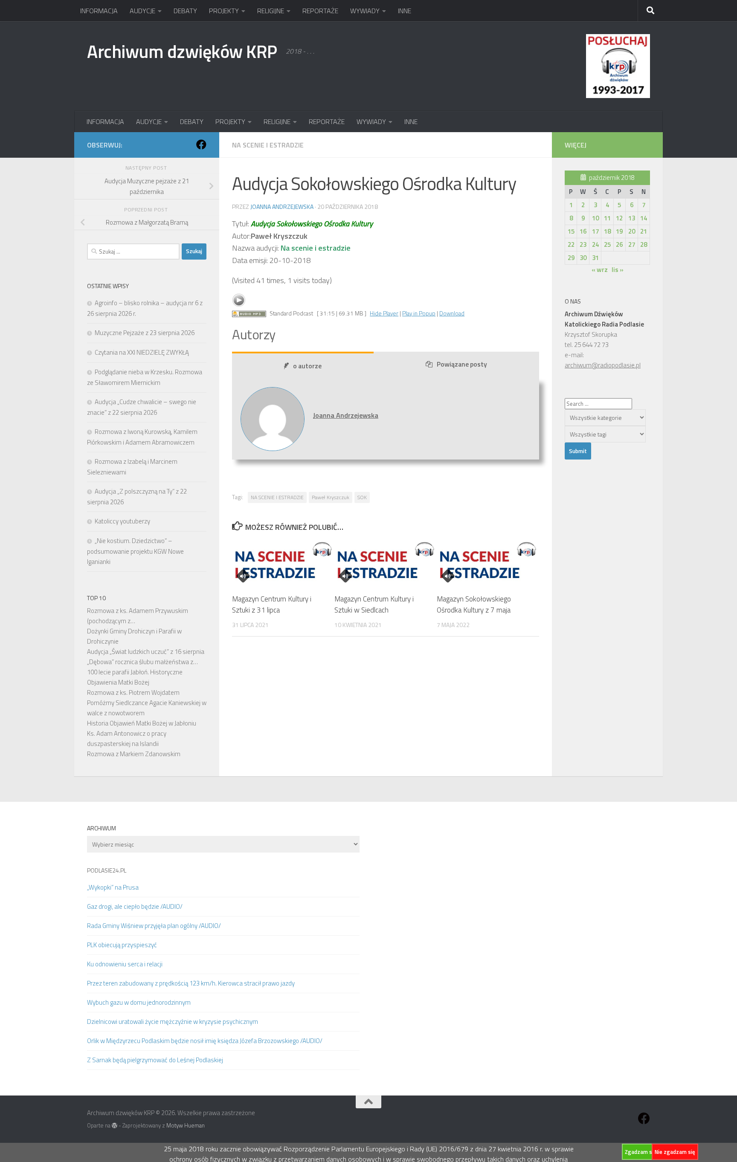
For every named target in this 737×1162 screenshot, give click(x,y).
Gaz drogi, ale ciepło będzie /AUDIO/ (135, 906)
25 (607, 244)
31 (595, 258)
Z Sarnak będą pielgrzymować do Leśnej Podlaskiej (155, 1060)
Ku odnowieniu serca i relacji (124, 964)
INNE (404, 11)
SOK (362, 497)
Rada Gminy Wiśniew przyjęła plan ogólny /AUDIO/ (154, 926)
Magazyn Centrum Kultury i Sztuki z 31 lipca (271, 604)
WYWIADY (365, 11)
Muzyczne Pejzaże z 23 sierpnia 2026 (144, 333)
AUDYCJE (142, 11)
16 (583, 231)
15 (571, 231)
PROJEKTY (224, 11)
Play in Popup (418, 313)
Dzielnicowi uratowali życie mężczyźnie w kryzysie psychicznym (172, 1021)
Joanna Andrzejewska (281, 206)
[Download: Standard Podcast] (249, 313)
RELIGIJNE (270, 11)
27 (631, 244)
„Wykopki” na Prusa (113, 887)
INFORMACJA (99, 11)
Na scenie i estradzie (268, 145)
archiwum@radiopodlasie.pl (603, 365)
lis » (618, 270)
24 (595, 244)
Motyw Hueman (185, 1125)
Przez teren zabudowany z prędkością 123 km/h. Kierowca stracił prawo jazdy (191, 983)
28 (643, 244)
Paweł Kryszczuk (330, 497)
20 (631, 231)
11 (607, 218)
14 (643, 218)
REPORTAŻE (320, 11)
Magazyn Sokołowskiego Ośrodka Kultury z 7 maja (474, 604)
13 (631, 218)
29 (571, 258)
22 (571, 244)
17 (595, 231)
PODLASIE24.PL (106, 870)
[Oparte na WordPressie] (114, 1125)
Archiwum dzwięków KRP (182, 51)
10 (595, 218)
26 (619, 244)
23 (583, 244)
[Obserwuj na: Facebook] (201, 144)
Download (451, 313)
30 (583, 258)
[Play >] (239, 300)
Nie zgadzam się (675, 1152)
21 (643, 231)
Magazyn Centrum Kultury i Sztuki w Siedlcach (374, 604)
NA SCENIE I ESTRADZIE (277, 497)
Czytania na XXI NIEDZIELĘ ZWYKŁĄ (142, 352)
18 (607, 231)
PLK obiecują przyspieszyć (122, 945)
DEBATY (185, 11)
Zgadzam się (640, 1152)
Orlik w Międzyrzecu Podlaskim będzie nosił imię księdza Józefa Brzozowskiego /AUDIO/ (204, 1041)
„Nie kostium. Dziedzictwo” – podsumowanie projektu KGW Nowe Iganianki (135, 551)
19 (619, 231)
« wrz (600, 270)
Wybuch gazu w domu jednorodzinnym (139, 1002)
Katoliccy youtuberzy (122, 521)
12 (619, 218)
